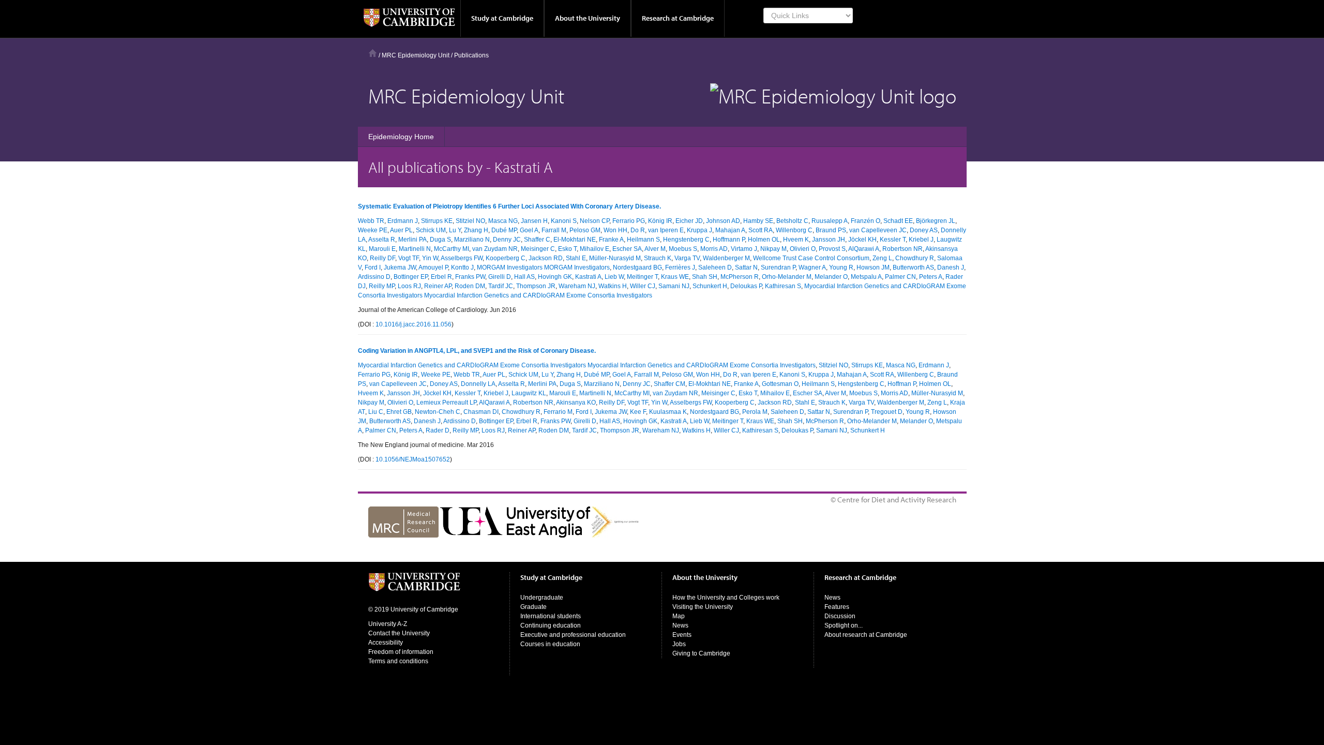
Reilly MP (382, 286)
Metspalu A (866, 276)
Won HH (615, 230)
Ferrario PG (628, 221)
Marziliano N (472, 239)
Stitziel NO (470, 221)
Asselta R (381, 239)
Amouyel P (433, 267)
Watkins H (612, 286)
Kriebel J (921, 239)
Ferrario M (558, 411)
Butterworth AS (913, 267)
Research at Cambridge (678, 18)
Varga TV (687, 258)
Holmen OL (764, 239)
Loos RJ (409, 286)
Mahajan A (730, 230)
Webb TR (371, 221)
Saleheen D (715, 267)
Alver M (655, 248)
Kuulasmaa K (668, 411)
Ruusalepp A (829, 221)
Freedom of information (400, 651)
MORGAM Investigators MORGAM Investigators (543, 267)
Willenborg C (794, 230)
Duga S (440, 239)
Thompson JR (535, 286)
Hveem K (796, 239)
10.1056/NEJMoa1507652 (412, 459)
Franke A (611, 239)
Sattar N (746, 267)
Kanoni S (564, 221)
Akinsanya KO (576, 402)
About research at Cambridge (865, 634)
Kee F (638, 411)
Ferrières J (680, 267)
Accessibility (385, 642)
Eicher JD (689, 221)
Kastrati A (588, 276)
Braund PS (831, 230)
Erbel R (441, 276)
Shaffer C (537, 239)
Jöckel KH (862, 239)
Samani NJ (673, 286)
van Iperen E (666, 230)
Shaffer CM (669, 384)
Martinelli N (415, 248)
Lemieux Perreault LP (446, 402)
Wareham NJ (577, 286)
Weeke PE (372, 230)
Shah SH (704, 276)
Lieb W (614, 276)
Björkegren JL (935, 221)
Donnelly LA (478, 384)
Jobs (679, 644)
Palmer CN (900, 276)
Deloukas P (746, 286)
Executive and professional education (573, 634)
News (680, 625)
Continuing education (550, 625)
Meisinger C (538, 248)
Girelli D (499, 276)
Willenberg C (915, 374)
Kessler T (893, 239)
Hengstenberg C (686, 239)
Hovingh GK (555, 276)
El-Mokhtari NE (574, 239)
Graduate (533, 606)
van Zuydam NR (495, 248)
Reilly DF (382, 258)
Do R (637, 230)
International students (550, 616)
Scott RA (760, 230)
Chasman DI (481, 411)
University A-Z (387, 624)
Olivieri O (803, 248)
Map (678, 616)
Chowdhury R (914, 258)
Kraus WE (675, 276)
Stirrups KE (437, 221)
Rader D (437, 430)
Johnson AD (723, 221)
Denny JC (507, 239)
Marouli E (382, 248)
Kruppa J (699, 230)
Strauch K (657, 258)
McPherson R (739, 276)
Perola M (755, 411)
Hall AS (524, 276)
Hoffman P (901, 384)
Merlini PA (412, 239)
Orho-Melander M (786, 276)
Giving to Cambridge (701, 653)
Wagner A (812, 267)
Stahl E (576, 258)
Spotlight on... (843, 625)
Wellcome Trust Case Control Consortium (811, 258)
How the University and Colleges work (725, 597)
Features (836, 606)
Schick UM (431, 230)
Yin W (430, 258)
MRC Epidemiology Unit (415, 55)
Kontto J (462, 267)
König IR (660, 221)
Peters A (930, 276)
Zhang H (476, 230)
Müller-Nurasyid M (615, 258)
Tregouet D (886, 411)
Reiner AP (438, 286)
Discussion (839, 616)
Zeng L (882, 258)
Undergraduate (541, 597)
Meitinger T (642, 276)
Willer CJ (642, 286)
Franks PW (470, 276)
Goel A (529, 230)
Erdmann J (402, 221)
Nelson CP (594, 221)
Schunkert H (710, 286)
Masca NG (503, 221)
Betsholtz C (792, 221)
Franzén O (865, 221)
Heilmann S (643, 239)
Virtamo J (744, 248)
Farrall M (553, 230)
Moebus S (683, 248)
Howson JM (873, 267)
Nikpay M (773, 248)
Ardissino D (374, 276)
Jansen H (534, 221)
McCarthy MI (451, 248)
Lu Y (455, 230)
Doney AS (924, 230)
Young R (841, 267)
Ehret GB (399, 411)
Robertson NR (902, 248)
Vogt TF (408, 258)
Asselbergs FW (462, 258)
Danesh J (950, 267)
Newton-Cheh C (437, 411)
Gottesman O (780, 384)
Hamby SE (758, 221)
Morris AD (714, 248)
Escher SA (627, 248)
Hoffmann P (729, 239)
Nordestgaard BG (637, 267)
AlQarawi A (863, 248)
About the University (587, 18)
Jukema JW (400, 267)
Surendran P (778, 267)
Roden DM (470, 286)
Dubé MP (504, 230)
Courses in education (550, 644)
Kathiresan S (783, 286)
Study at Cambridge (502, 18)
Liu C (375, 411)
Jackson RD (546, 258)
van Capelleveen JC (878, 230)
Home (372, 53)
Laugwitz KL (528, 393)
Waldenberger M (726, 258)
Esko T (567, 248)
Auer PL (401, 230)
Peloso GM (584, 230)
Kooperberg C (505, 258)
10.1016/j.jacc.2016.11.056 (413, 324)
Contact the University (399, 633)
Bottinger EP (411, 276)
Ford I (373, 267)
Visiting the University (702, 606)
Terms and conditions (398, 661)
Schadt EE (898, 221)
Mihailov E (594, 248)
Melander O (831, 276)
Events (681, 634)
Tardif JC (500, 286)
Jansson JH (828, 239)
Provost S (832, 248)
